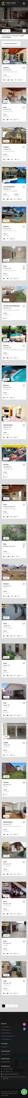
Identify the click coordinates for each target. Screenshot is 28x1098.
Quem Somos (5, 1061)
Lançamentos (7, 1054)
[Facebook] (24, 1029)
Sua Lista (5, 1046)
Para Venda (7, 1027)
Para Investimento (9, 1036)
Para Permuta (7, 1033)
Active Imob (15, 1091)
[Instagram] (24, 1025)
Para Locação (7, 1030)
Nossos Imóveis (6, 35)
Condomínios (7, 1039)
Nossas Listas (15, 35)
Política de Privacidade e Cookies (9, 1093)
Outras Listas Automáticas (10, 43)
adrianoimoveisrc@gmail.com (11, 1074)
